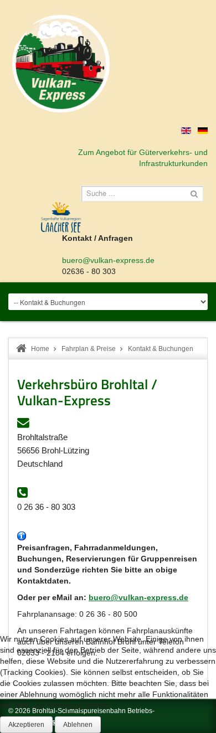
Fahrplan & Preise (88, 349)
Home (40, 349)
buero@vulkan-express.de (108, 260)
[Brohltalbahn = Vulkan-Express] (61, 63)
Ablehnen (77, 725)
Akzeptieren (26, 725)
